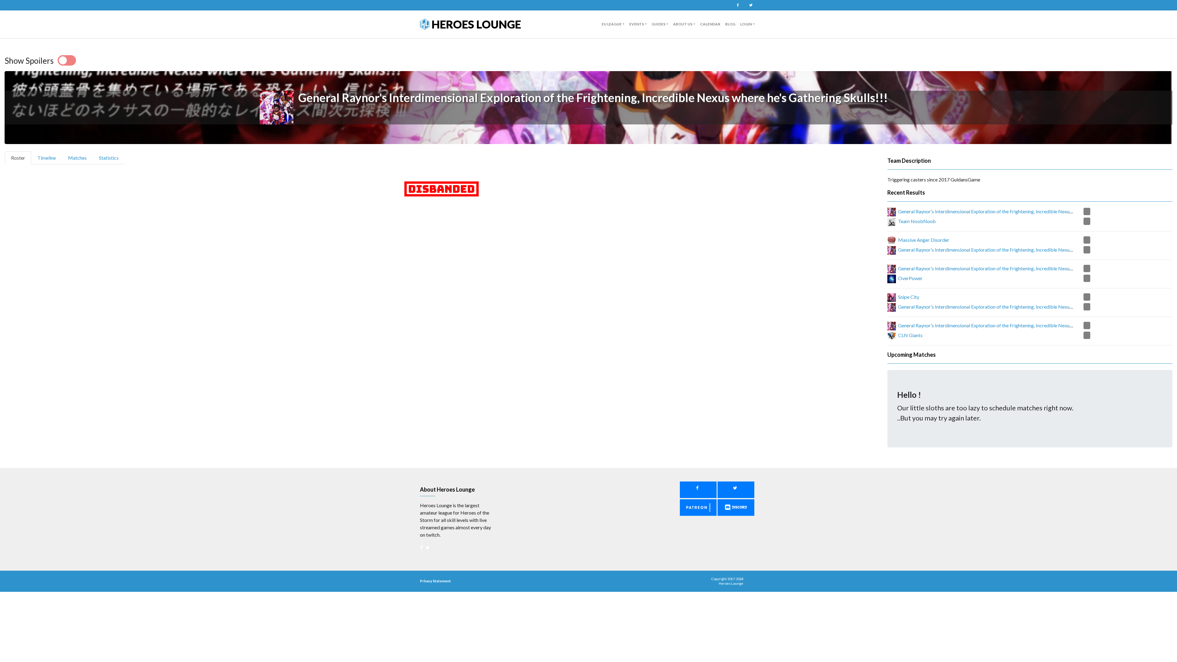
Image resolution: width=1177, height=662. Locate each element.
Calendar (710, 24)
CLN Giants (910, 335)
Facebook (737, 5)
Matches (77, 158)
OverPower (910, 278)
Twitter (750, 5)
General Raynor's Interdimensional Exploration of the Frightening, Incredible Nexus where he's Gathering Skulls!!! (1016, 211)
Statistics (109, 158)
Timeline (46, 158)
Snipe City (908, 297)
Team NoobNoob (917, 221)
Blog (730, 24)
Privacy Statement (435, 581)
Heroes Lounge (475, 24)
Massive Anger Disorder (923, 240)
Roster (20, 157)
